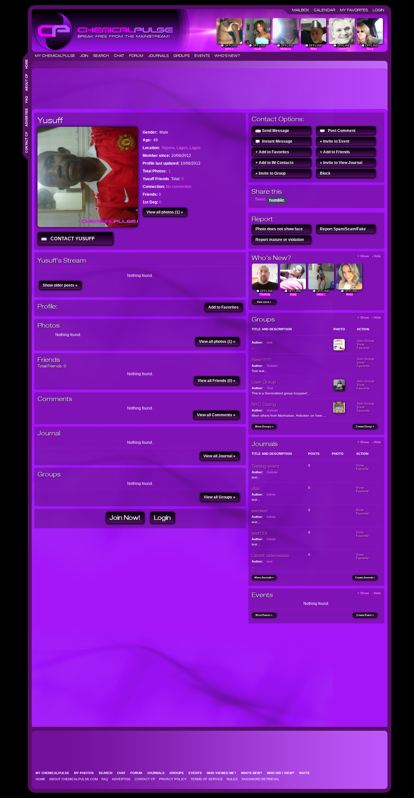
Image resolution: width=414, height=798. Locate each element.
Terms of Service (207, 779)
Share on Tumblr (277, 200)
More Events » (264, 615)
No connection (178, 186)
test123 (259, 533)
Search (103, 55)
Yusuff (50, 120)
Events (203, 55)
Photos (49, 325)
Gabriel (272, 365)
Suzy (370, 48)
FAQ (105, 779)
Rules (232, 779)
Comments (55, 399)
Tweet (260, 199)
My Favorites (356, 10)
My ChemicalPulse (57, 55)
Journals (160, 55)
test (269, 342)
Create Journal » (365, 577)
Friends (49, 360)
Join (86, 55)
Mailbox (302, 10)
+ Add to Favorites (272, 152)
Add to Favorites (223, 307)
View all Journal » (219, 456)
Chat (121, 55)
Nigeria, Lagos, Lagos (181, 148)
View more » (264, 302)
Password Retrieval (260, 779)
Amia (349, 294)
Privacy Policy (173, 779)
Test (270, 388)
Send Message (275, 130)
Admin (271, 494)
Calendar (326, 10)
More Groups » (264, 426)
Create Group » (365, 426)
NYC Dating (264, 404)
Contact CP (145, 779)
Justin (342, 48)
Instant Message (277, 141)
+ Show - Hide (369, 256)
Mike (313, 48)
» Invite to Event (334, 141)
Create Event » (365, 615)
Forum (138, 55)
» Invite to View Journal (341, 162)
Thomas (264, 294)
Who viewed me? (223, 773)
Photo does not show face (279, 229)
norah (257, 48)
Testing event (265, 466)
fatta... (321, 294)
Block (325, 173)
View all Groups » (219, 497)
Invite (306, 773)
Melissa (285, 48)
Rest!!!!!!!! (262, 359)
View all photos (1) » (165, 212)
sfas (256, 488)
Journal (49, 433)
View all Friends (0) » (216, 380)
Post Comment (341, 130)
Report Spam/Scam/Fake (343, 229)
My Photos (86, 773)
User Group (264, 382)
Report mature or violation (280, 239)
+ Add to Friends (335, 152)
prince (229, 48)
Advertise (121, 779)
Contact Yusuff (71, 238)
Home (40, 779)
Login (378, 10)
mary (293, 294)
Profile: (48, 306)
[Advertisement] (152, 86)
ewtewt (260, 510)
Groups (183, 55)
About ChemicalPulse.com (73, 779)
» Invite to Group (271, 173)
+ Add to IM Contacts (275, 162)
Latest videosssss (270, 555)
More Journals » (264, 577)
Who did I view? (282, 773)
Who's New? (227, 55)
